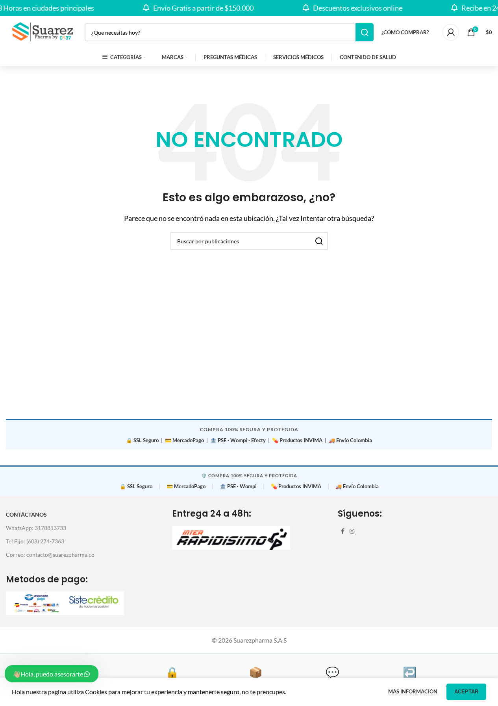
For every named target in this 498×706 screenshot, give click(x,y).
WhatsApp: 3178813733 (36, 527)
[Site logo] (41, 31)
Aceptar (466, 692)
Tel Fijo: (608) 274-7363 (35, 541)
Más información (413, 691)
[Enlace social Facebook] (342, 531)
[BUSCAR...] (364, 32)
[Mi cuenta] (451, 32)
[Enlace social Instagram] (352, 531)
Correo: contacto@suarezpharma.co (50, 554)
